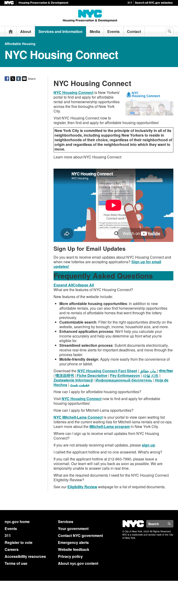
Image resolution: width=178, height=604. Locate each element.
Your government (73, 454)
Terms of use (16, 489)
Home (10, 31)
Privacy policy (70, 482)
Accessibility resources (25, 482)
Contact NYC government (80, 461)
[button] (113, 313)
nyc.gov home (17, 447)
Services (65, 447)
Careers (12, 475)
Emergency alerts (73, 468)
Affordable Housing (20, 43)
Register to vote (18, 468)
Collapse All (160, 285)
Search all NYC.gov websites (154, 2)
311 (129, 2)
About (25, 31)
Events (113, 31)
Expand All (131, 285)
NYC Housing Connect (73, 92)
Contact (134, 31)
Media (95, 31)
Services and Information (60, 31)
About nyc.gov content (78, 489)
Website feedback (73, 475)
